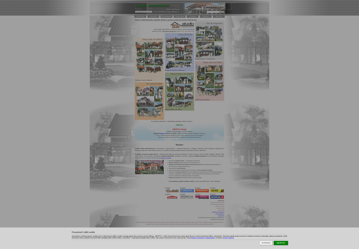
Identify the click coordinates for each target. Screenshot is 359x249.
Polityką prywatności (198, 238)
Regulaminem (210, 238)
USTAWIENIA (266, 243)
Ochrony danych (228, 238)
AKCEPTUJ (281, 243)
